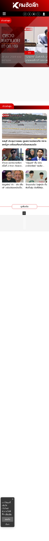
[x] (29, 14)
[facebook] (25, 14)
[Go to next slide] (44, 45)
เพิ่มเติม (8, 514)
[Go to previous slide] (4, 45)
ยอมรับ (7, 519)
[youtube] (34, 14)
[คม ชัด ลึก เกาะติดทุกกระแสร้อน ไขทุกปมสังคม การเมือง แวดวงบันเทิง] (24, 5)
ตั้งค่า (8, 524)
